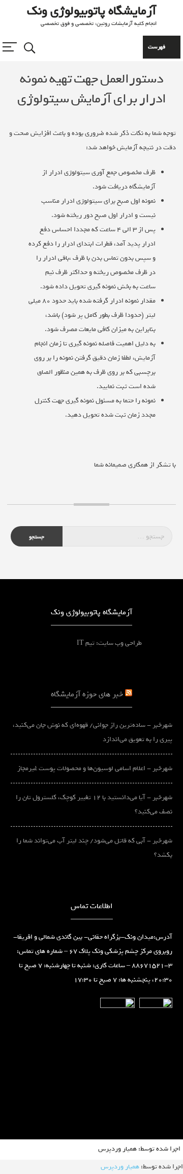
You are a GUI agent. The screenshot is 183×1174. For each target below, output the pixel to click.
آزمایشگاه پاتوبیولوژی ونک (92, 11)
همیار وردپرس (117, 1148)
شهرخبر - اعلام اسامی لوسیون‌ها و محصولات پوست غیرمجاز (94, 768)
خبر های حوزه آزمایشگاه (87, 694)
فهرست (156, 46)
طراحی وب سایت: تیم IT (124, 643)
